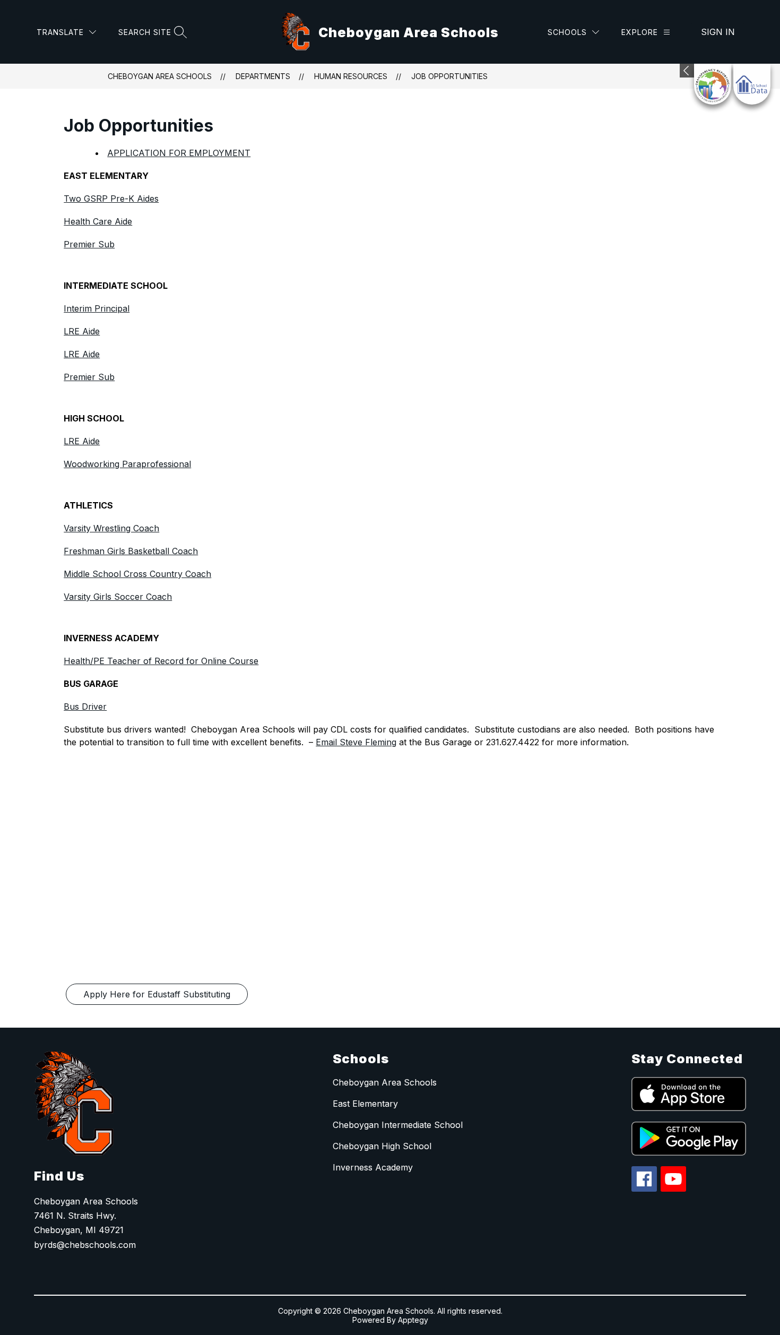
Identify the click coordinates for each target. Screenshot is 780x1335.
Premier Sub (89, 244)
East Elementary (365, 1103)
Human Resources (350, 76)
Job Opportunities (449, 76)
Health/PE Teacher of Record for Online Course (161, 661)
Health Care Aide (98, 221)
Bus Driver (85, 706)
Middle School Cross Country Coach (137, 574)
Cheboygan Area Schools (160, 76)
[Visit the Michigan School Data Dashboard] (751, 84)
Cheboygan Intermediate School (398, 1124)
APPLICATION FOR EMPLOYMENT (178, 153)
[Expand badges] (687, 70)
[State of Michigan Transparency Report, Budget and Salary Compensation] (712, 84)
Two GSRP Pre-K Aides (111, 198)
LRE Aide (82, 331)
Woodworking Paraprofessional (127, 464)
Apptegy (413, 1319)
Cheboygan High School (382, 1146)
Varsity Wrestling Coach (111, 528)
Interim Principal (96, 308)
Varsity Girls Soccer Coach (118, 596)
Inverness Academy (373, 1167)
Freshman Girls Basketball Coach (131, 551)
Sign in (718, 32)
